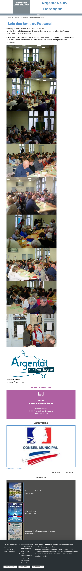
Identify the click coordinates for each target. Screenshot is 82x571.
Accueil (10, 17)
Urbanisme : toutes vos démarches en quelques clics (27, 468)
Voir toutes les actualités (64, 472)
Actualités (23, 17)
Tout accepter (10, 567)
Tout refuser (24, 567)
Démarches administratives (21, 4)
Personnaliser (38, 567)
